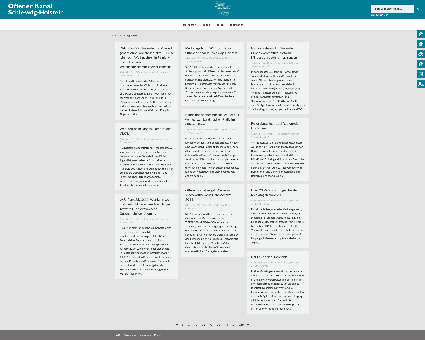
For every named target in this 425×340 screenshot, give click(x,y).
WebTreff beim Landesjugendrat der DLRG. (145, 131)
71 (203, 324)
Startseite (117, 35)
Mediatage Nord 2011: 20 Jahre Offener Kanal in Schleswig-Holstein (211, 50)
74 (226, 324)
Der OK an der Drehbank (269, 257)
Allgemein (124, 72)
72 (211, 324)
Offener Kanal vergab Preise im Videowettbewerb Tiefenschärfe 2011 (208, 194)
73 (218, 324)
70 (195, 324)
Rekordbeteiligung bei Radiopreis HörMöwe (274, 125)
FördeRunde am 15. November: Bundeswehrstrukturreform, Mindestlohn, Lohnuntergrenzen (274, 52)
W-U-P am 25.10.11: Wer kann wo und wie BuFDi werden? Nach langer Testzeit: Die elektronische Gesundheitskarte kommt (145, 206)
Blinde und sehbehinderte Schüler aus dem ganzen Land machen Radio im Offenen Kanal (212, 119)
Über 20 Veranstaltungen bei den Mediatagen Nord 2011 (274, 192)
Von (149, 72)
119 (241, 324)
